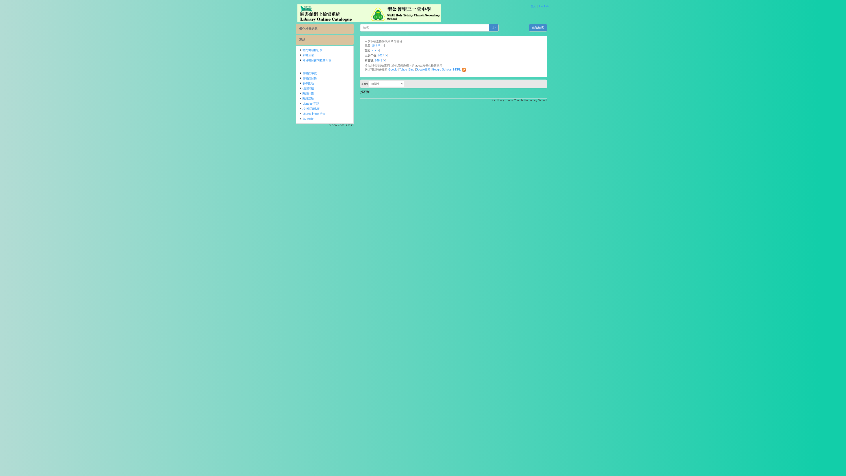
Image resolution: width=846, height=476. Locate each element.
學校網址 (308, 119)
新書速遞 (308, 55)
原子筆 (376, 45)
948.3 (378, 60)
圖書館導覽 (309, 73)
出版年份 (370, 55)
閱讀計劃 (308, 93)
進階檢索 (538, 28)
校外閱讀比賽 (311, 108)
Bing (411, 69)
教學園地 (308, 83)
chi (374, 50)
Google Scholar (442, 69)
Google (392, 69)
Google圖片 (423, 69)
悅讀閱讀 (308, 88)
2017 (381, 55)
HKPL (457, 69)
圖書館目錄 (309, 78)
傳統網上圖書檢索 (313, 113)
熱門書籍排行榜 (312, 50)
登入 (533, 6)
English (544, 6)
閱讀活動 (308, 98)
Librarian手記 (310, 103)
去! (494, 28)
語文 (367, 50)
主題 (367, 45)
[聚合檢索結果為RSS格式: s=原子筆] (464, 69)
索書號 (369, 60)
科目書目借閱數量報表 (316, 60)
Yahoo (403, 69)
